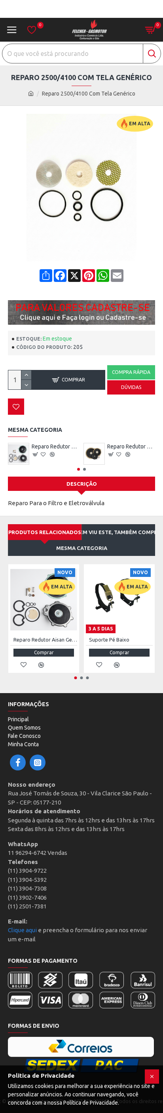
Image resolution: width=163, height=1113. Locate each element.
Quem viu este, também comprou (118, 532)
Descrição (81, 484)
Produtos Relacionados (44, 532)
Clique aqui (22, 930)
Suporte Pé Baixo (109, 639)
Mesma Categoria (81, 548)
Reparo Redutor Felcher (131, 446)
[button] (78, 469)
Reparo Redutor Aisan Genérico (56, 446)
